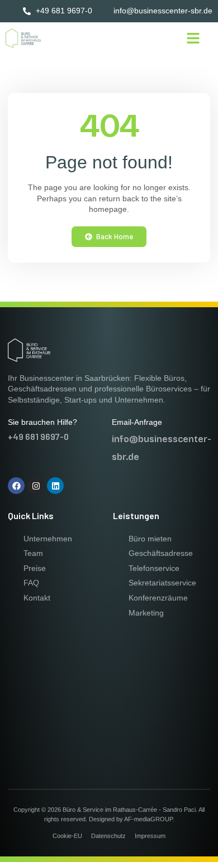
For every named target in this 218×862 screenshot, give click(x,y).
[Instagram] (35, 485)
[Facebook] (16, 485)
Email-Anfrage (137, 422)
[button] (193, 38)
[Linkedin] (55, 485)
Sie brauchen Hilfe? (42, 422)
